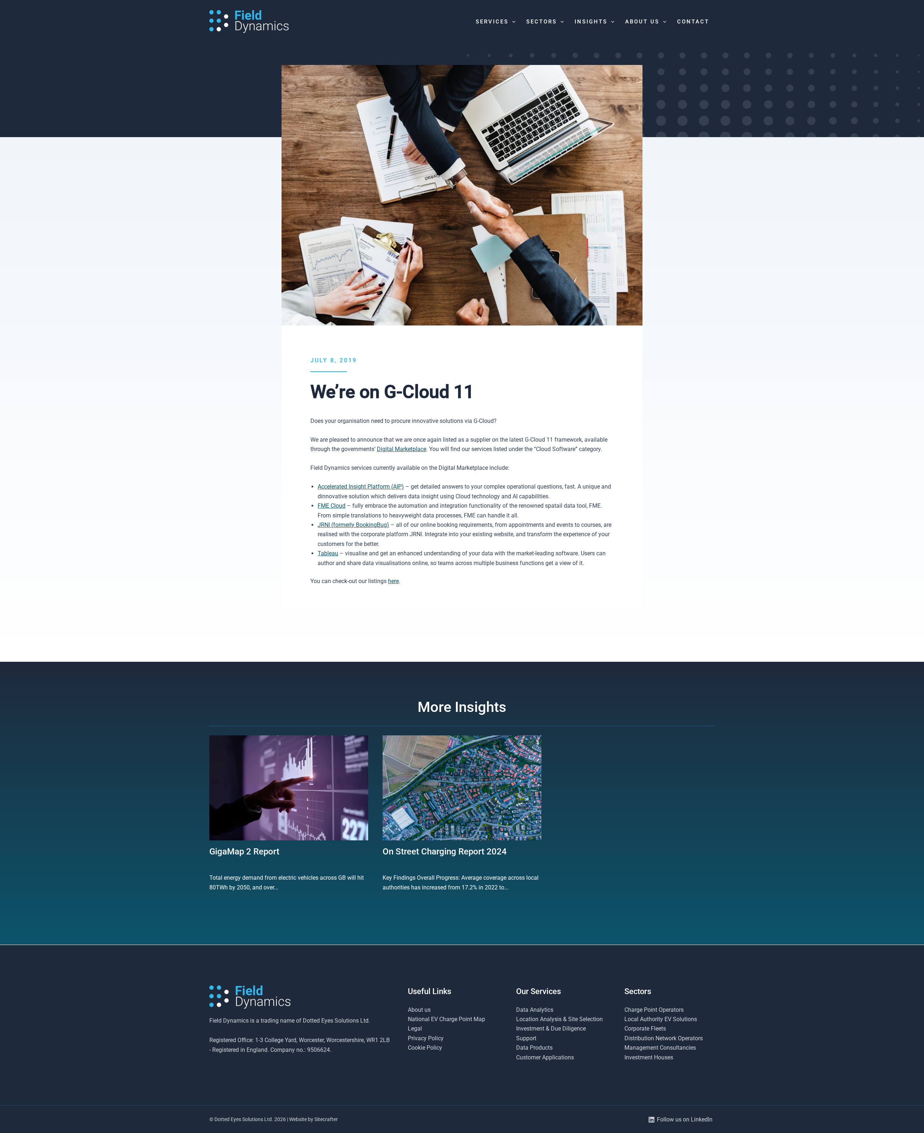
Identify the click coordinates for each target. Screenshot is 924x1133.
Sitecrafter (326, 1119)
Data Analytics (534, 1009)
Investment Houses (648, 1057)
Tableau (328, 553)
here (393, 581)
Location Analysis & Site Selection (559, 1019)
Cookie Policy (425, 1047)
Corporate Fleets (645, 1028)
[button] (512, 21)
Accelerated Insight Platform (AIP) (361, 486)
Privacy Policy (426, 1038)
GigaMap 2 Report (244, 852)
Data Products (534, 1047)
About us (419, 1009)
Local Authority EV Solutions (660, 1019)
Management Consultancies (660, 1047)
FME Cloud (331, 505)
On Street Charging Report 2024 (445, 852)
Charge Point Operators (654, 1009)
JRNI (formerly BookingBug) (353, 524)
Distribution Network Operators (663, 1038)
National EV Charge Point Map (446, 1019)
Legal (415, 1028)
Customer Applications (545, 1057)
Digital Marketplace (401, 449)
